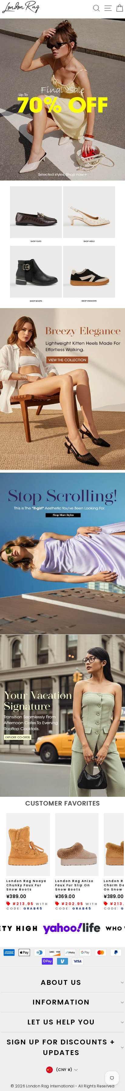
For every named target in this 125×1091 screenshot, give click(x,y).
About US (61, 982)
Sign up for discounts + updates (61, 1047)
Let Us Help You (61, 1022)
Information (61, 1002)
